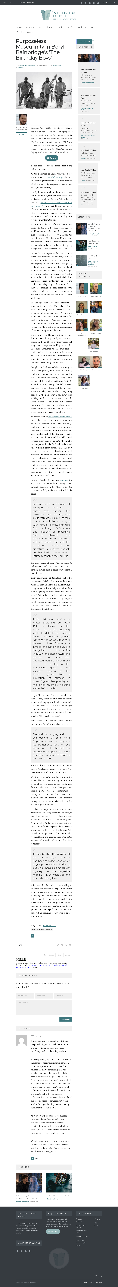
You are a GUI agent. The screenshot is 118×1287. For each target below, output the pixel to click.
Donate (30, 27)
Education (59, 27)
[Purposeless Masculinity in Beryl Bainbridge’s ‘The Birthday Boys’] (44, 90)
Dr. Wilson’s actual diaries (60, 416)
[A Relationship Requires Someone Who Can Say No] (29, 1183)
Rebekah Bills (93, 351)
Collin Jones (96, 315)
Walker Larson (57, 65)
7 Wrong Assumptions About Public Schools (89, 130)
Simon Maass (96, 370)
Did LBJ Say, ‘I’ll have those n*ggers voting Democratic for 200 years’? (88, 198)
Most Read (84, 41)
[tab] (83, 41)
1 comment (21, 67)
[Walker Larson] (21, 119)
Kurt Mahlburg (96, 296)
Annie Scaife (84, 388)
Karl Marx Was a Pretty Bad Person (88, 154)
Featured (21, 65)
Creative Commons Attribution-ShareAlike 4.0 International (43, 966)
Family (70, 27)
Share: (19, 945)
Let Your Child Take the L (27, 2)
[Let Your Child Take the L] (81, 260)
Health (79, 27)
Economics (83, 158)
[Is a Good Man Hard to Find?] (59, 1183)
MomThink (83, 110)
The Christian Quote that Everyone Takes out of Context (89, 175)
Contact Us (99, 1282)
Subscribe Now (53, 1231)
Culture (48, 27)
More (29, 32)
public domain (49, 925)
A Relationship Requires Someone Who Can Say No (27, 1197)
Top (97, 1276)
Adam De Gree (81, 315)
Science (27, 1201)
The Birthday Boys (55, 177)
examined (64, 480)
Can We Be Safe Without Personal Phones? (88, 103)
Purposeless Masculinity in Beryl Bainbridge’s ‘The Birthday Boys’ (40, 49)
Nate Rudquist (84, 370)
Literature (32, 65)
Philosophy (90, 27)
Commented (85, 47)
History (27, 65)
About (20, 27)
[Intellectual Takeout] (59, 16)
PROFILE (21, 135)
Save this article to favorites (41, 929)
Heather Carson (96, 333)
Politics (20, 32)
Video (39, 27)
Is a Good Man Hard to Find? (57, 1196)
